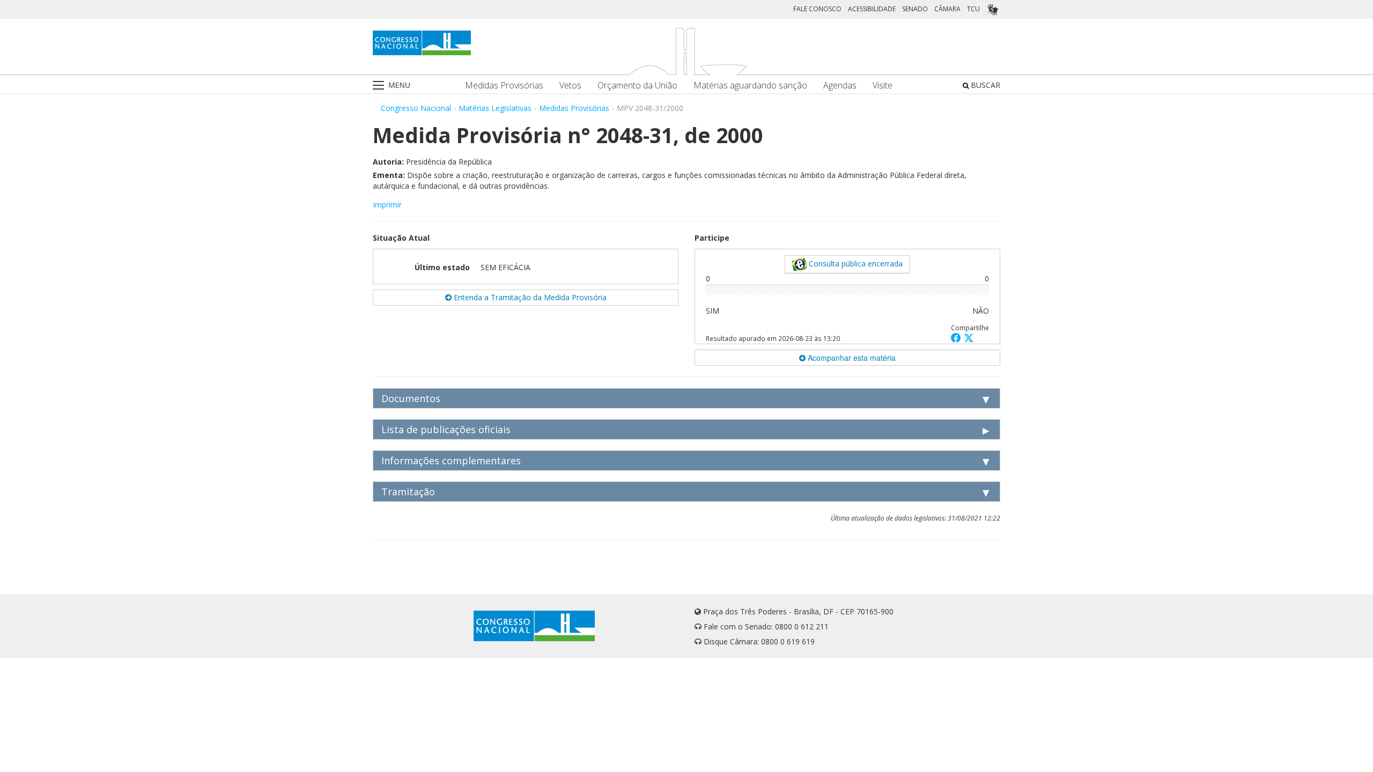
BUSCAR (984, 85)
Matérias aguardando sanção (750, 85)
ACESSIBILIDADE (872, 8)
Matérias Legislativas (495, 108)
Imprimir (387, 204)
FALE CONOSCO (817, 8)
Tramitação (408, 491)
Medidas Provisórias (504, 85)
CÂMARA (947, 8)
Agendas (840, 85)
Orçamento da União (637, 85)
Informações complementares (451, 460)
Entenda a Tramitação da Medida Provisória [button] (529, 297)
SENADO (915, 8)
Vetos (570, 85)
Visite (882, 85)
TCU (973, 8)
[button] (957, 337)
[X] (969, 337)
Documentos (410, 398)
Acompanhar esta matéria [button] (851, 357)
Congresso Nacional (416, 108)
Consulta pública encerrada (855, 263)
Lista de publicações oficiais (446, 429)
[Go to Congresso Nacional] (422, 43)
